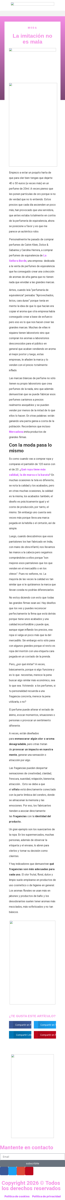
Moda (32, 27)
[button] (32, 13)
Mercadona (16, 431)
